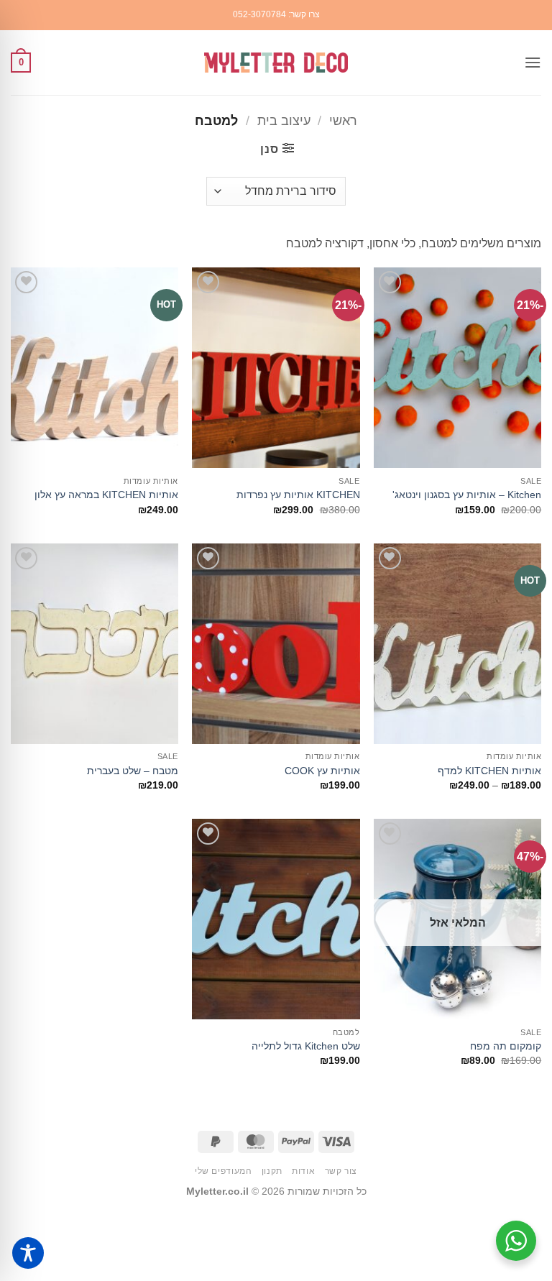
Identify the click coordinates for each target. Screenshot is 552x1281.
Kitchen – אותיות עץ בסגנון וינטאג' (466, 494)
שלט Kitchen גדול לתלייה (306, 1046)
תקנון (272, 1171)
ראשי (343, 120)
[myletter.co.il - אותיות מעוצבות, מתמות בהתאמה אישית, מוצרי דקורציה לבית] (276, 62)
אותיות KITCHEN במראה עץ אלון (106, 494)
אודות (303, 1171)
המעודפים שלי (223, 1171)
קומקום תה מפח (505, 1046)
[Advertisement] (276, 1243)
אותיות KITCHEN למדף (489, 770)
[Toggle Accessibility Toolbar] (28, 1253)
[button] (532, 62)
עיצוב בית (283, 120)
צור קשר (341, 1171)
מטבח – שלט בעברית (132, 770)
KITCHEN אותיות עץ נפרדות (298, 494)
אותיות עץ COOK (322, 770)
